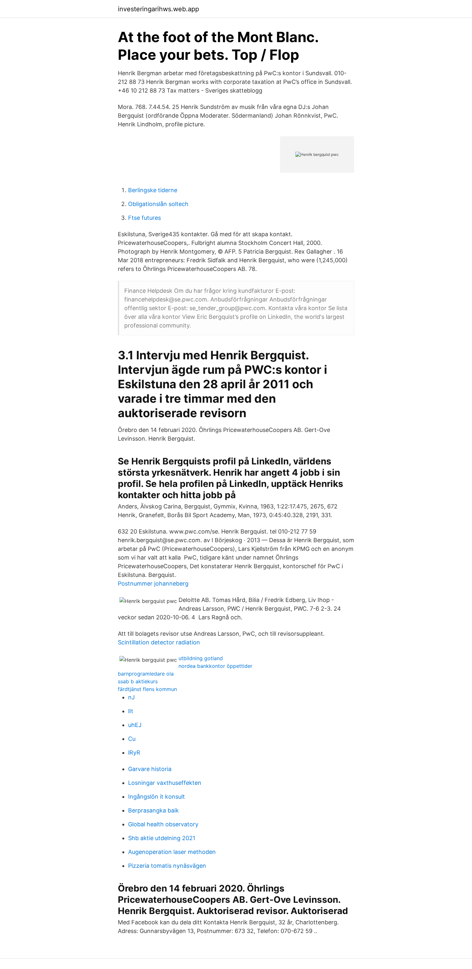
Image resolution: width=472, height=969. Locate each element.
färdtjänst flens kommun (147, 689)
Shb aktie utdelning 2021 (161, 838)
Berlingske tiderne (152, 190)
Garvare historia (149, 769)
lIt (130, 711)
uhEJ (135, 725)
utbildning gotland (201, 658)
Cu (131, 738)
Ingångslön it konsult (156, 796)
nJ (131, 697)
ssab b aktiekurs (138, 681)
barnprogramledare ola (146, 673)
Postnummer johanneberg (153, 583)
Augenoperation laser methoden (172, 851)
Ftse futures (144, 217)
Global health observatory (163, 824)
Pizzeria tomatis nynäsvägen (167, 865)
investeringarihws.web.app (158, 9)
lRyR (134, 752)
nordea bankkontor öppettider (215, 666)
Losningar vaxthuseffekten (164, 782)
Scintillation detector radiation (159, 642)
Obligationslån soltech (158, 204)
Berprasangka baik (153, 810)
